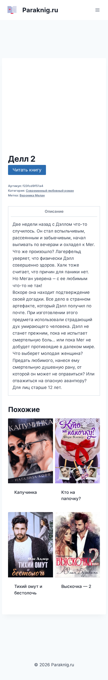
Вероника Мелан (32, 195)
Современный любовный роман (50, 190)
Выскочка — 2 (76, 586)
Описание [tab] (54, 211)
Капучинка (25, 492)
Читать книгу (27, 169)
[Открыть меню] (97, 10)
